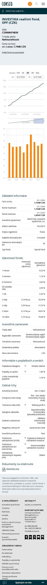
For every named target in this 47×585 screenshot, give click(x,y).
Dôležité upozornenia (10, 563)
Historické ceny (12, 469)
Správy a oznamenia (33, 504)
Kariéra (5, 519)
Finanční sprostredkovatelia (9, 538)
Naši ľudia (6, 512)
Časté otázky (7, 549)
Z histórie (5, 508)
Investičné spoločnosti (11, 504)
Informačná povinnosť (11, 534)
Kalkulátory (6, 556)
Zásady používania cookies (9, 577)
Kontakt (5, 515)
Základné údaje (8, 530)
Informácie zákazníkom (11, 573)
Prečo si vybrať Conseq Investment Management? (11, 524)
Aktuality (30, 500)
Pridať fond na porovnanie (13, 52)
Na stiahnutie (7, 553)
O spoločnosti (10, 500)
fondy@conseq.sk (32, 531)
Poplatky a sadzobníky (11, 560)
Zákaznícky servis (12, 545)
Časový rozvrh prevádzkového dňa (10, 568)
